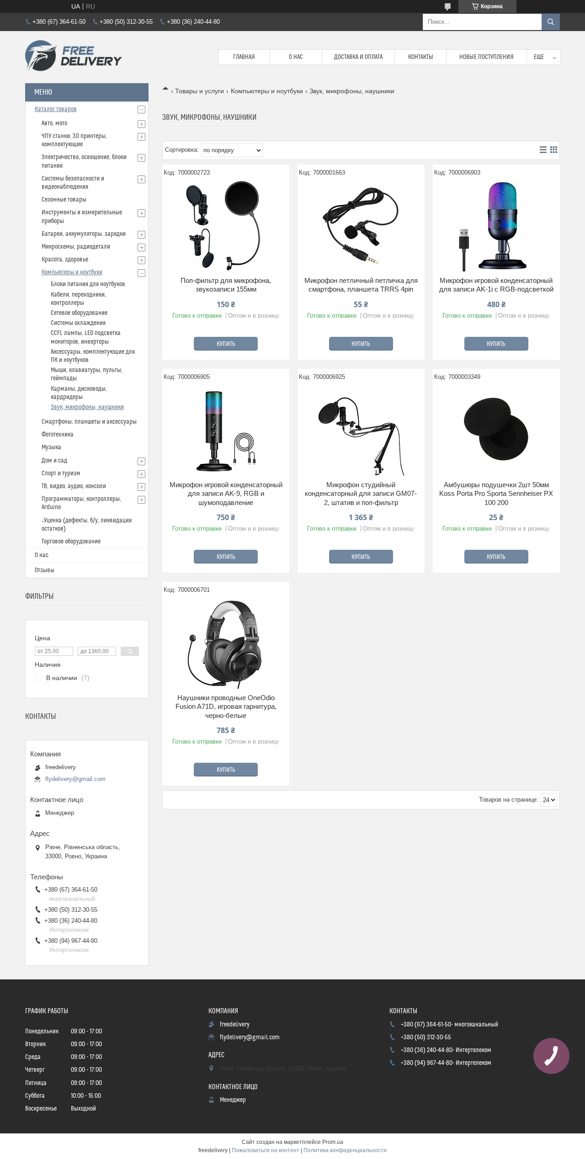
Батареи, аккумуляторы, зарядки (84, 234)
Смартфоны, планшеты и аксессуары (89, 421)
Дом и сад (54, 460)
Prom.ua (332, 1142)
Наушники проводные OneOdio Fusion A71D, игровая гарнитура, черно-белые (226, 706)
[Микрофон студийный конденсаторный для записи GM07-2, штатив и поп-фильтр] (361, 430)
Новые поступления (486, 57)
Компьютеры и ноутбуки (267, 91)
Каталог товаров (56, 109)
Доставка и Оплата (358, 57)
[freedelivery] (73, 57)
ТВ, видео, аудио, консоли (74, 486)
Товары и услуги (199, 91)
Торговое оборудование (71, 541)
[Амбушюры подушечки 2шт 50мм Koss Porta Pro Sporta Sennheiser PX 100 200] (496, 430)
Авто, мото (54, 123)
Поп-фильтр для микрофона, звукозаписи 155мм (226, 284)
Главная (244, 57)
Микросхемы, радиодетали (76, 246)
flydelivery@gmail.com (75, 779)
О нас (296, 57)
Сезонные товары (64, 199)
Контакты (420, 57)
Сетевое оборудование (79, 313)
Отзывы (44, 570)
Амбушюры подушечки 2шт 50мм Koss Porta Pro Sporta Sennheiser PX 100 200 (496, 493)
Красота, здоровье (65, 259)
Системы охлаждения (78, 323)
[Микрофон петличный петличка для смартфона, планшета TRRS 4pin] (361, 225)
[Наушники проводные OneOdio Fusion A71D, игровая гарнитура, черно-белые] (226, 643)
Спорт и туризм (61, 473)
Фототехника (58, 434)
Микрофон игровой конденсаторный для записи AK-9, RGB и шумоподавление (226, 493)
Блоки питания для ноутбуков (88, 284)
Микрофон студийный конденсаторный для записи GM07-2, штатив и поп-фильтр (361, 493)
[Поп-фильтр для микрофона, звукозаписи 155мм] (226, 225)
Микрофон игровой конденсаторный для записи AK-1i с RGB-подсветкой (496, 284)
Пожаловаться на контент (265, 1150)
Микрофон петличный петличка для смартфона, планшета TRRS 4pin (361, 284)
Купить (226, 344)
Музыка (51, 447)
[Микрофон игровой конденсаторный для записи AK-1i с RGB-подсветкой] (496, 225)
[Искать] (551, 22)
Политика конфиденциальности (345, 1150)
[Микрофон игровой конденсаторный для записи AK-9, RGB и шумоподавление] (226, 430)
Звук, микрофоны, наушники (87, 407)
